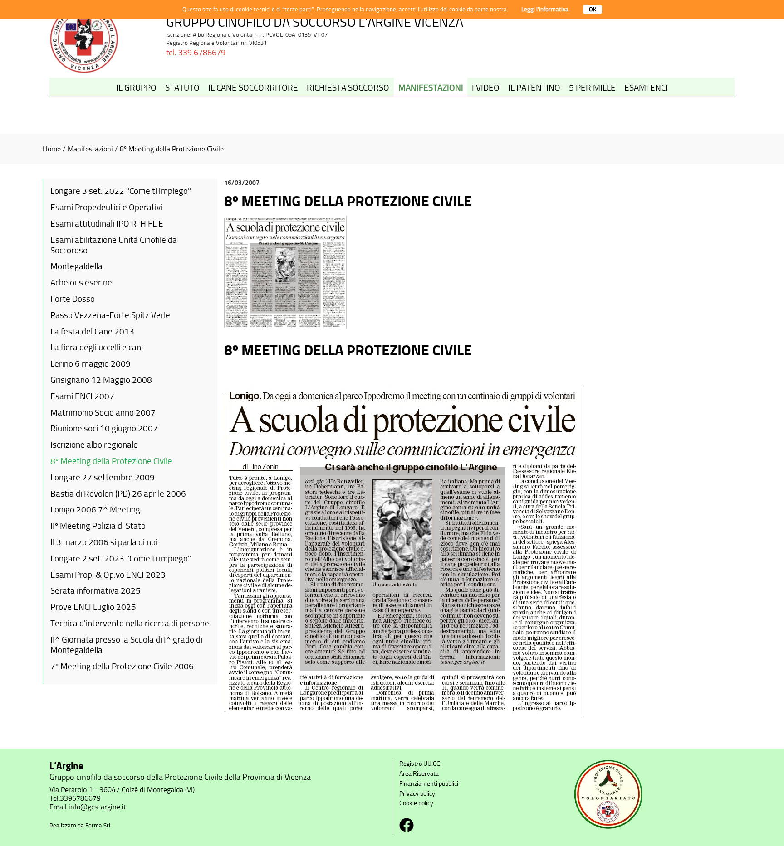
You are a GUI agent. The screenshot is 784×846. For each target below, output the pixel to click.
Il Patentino (534, 87)
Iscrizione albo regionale (94, 445)
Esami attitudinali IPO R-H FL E (106, 223)
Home (52, 149)
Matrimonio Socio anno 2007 (103, 412)
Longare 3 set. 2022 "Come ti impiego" (120, 191)
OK (592, 9)
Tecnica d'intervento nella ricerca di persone (129, 623)
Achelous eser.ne (81, 282)
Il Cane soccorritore (253, 87)
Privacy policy (417, 794)
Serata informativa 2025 (95, 590)
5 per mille (592, 87)
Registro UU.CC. (420, 764)
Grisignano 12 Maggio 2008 (101, 380)
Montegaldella (76, 266)
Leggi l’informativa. (545, 9)
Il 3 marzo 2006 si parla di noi (103, 542)
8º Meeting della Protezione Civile (172, 149)
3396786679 (80, 798)
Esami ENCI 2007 (82, 396)
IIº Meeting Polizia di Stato (98, 526)
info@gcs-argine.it (97, 806)
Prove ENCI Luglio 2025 (93, 607)
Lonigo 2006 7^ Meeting (95, 509)
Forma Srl (97, 825)
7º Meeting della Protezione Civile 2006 (122, 666)
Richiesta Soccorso (348, 87)
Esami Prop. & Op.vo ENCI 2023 (108, 575)
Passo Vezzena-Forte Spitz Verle (110, 315)
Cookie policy (416, 803)
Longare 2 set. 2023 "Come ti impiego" (120, 558)
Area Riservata (419, 774)
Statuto (182, 87)
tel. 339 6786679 (195, 52)
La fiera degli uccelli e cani (96, 347)
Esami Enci (646, 87)
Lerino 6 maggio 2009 (90, 363)
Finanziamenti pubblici (428, 784)
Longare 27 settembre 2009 (102, 477)
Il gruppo (136, 87)
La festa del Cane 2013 (92, 331)
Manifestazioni (430, 87)
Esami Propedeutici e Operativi (106, 207)
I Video (486, 87)
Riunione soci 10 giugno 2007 (104, 428)
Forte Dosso (72, 299)
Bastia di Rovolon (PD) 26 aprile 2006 (118, 493)
